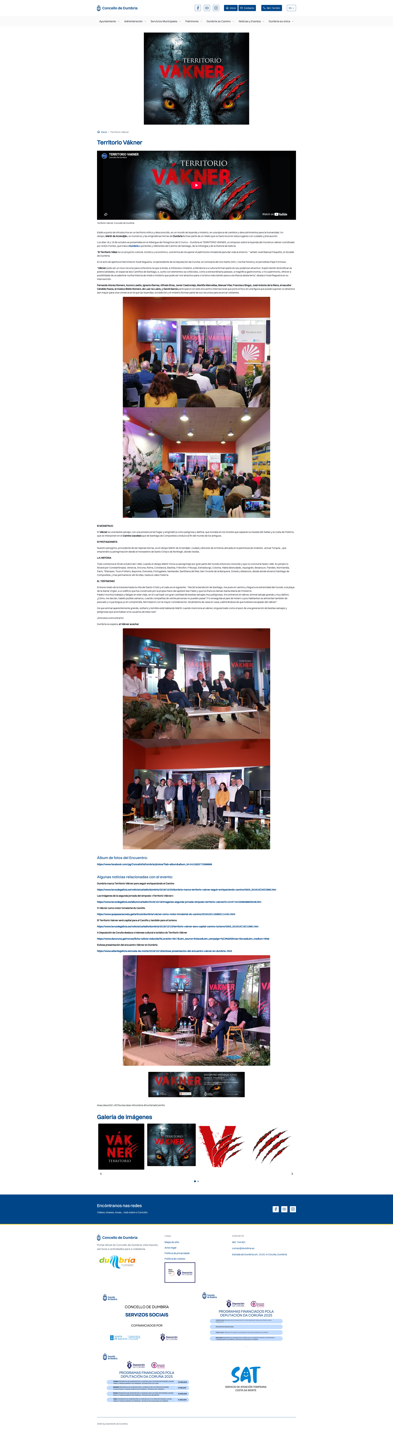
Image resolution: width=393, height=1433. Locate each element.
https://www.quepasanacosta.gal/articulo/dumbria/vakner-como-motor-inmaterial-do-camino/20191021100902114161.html (166, 914)
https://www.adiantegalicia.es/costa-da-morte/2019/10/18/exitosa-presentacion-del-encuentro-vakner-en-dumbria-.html (164, 950)
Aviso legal (170, 1247)
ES (290, 8)
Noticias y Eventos (250, 21)
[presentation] (101, 1173)
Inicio (233, 8)
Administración (133, 21)
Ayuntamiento (107, 21)
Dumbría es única (279, 21)
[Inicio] (117, 8)
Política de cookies (175, 1258)
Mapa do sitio (172, 1242)
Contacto (249, 8)
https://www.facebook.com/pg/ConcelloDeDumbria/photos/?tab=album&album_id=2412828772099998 (154, 864)
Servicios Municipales (164, 21)
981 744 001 (273, 8)
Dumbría (134, 245)
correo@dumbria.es (243, 1248)
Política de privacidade (177, 1253)
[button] (195, 1181)
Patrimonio (192, 21)
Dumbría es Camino (219, 21)
